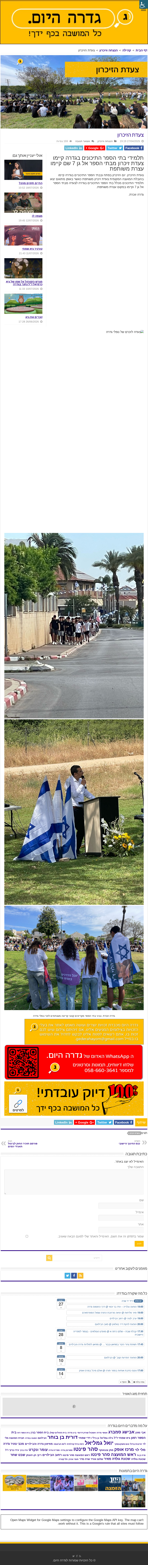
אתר (141, 1224)
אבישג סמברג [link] (121, 1432)
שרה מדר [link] (84, 1459)
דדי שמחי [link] (84, 1437)
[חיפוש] (49, 1258)
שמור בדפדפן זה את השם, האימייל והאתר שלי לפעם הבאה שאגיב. (101, 1236)
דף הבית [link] (141, 50)
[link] (143, 9)
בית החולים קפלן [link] (58, 1432)
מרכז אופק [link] (124, 1449)
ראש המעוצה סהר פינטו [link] (76, 1455)
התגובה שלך (135, 1167)
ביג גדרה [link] (72, 1432)
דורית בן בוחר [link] (62, 1437)
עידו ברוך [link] (24, 1450)
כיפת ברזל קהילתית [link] (75, 1444)
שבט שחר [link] (17, 1455)
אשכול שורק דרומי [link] (86, 1432)
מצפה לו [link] (37, 215)
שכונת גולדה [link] (138, 1459)
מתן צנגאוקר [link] (106, 1450)
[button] (125, 1382)
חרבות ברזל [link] (136, 1444)
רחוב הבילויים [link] (52, 1455)
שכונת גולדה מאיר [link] (117, 1459)
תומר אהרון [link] (74, 1459)
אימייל (140, 1212)
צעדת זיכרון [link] (135, 1133)
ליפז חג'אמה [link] (60, 1444)
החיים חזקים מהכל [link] (30, 183)
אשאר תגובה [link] (82, 141)
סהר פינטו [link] (85, 1449)
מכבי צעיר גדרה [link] (13, 1443)
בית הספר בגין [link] (40, 1432)
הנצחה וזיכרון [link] (108, 50)
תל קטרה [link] (63, 1459)
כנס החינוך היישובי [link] (129, 1142)
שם (141, 1200)
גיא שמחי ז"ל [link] (122, 1437)
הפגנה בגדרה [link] (31, 1438)
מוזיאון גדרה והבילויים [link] (39, 1443)
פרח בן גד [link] (141, 1455)
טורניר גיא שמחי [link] (32, 248)
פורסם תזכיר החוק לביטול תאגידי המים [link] (22, 1144)
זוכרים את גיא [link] (33, 317)
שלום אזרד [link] (97, 1459)
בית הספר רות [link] (23, 1433)
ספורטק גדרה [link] (67, 1450)
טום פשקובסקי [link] (121, 1444)
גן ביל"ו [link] (95, 1438)
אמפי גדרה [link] (102, 1432)
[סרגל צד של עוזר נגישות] (143, 4)
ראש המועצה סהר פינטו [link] (113, 1454)
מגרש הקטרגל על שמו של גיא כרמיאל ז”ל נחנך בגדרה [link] (24, 283)
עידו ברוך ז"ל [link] (12, 1450)
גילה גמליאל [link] (106, 1438)
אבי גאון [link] (140, 1432)
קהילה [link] (126, 50)
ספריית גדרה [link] (54, 1450)
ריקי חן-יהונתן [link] (34, 1455)
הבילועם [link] (42, 1438)
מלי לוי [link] (140, 1450)
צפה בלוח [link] (139, 1381)
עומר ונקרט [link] (38, 1450)
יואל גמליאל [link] (99, 1443)
